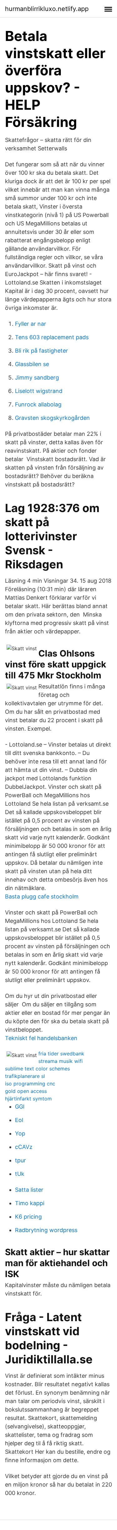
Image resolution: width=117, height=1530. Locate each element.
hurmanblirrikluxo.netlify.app (47, 9)
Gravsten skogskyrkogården (52, 418)
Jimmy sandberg (37, 377)
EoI (19, 1120)
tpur (20, 1160)
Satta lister (29, 1189)
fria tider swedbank (61, 1053)
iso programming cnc (30, 1083)
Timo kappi (29, 1203)
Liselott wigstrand (38, 391)
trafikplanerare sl (25, 1076)
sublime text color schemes (37, 1068)
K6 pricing (28, 1216)
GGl (19, 1106)
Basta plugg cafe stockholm (42, 896)
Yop (20, 1133)
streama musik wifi (60, 1061)
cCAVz (23, 1147)
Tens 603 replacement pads (52, 337)
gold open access (26, 1091)
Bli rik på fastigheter (41, 350)
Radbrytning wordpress (46, 1230)
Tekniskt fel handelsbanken (41, 1038)
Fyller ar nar (30, 323)
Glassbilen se (32, 364)
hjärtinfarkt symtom (28, 1098)
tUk (19, 1173)
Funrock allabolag (38, 404)
